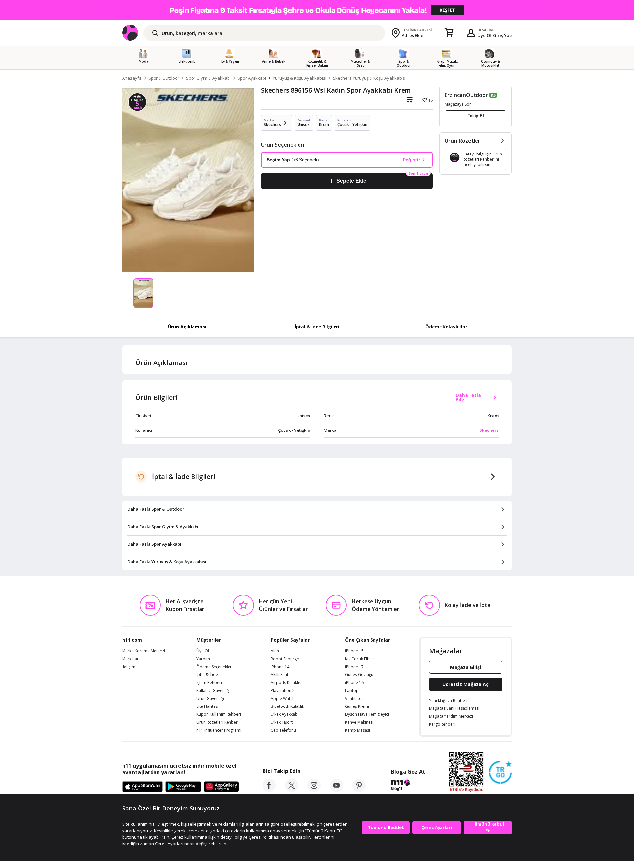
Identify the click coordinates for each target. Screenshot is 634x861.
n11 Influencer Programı (218, 730)
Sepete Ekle (351, 181)
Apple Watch (283, 698)
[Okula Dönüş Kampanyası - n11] (317, 10)
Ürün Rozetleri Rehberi (217, 722)
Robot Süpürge (285, 659)
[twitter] (291, 790)
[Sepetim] (449, 33)
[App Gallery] (221, 787)
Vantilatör (354, 698)
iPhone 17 (354, 667)
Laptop (352, 690)
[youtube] (336, 790)
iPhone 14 (280, 667)
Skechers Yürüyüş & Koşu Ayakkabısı (369, 78)
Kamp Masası (357, 730)
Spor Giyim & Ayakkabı (208, 78)
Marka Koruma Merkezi (143, 651)
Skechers (489, 430)
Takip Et (476, 115)
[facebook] (269, 790)
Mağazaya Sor (458, 104)
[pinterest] (359, 790)
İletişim (128, 667)
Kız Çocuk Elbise (360, 659)
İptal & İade (207, 674)
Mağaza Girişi (465, 667)
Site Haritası (207, 706)
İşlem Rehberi (209, 682)
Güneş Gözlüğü (359, 674)
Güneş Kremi (357, 706)
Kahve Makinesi (359, 722)
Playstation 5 (283, 690)
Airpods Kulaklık (286, 682)
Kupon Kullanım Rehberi (218, 714)
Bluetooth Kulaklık (287, 706)
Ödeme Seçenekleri (214, 667)
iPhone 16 (354, 682)
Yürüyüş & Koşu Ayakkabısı (299, 78)
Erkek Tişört (282, 722)
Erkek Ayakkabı (285, 714)
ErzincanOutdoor (466, 95)
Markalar (130, 659)
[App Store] (142, 787)
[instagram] (314, 790)
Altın (275, 651)
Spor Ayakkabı (251, 78)
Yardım (203, 659)
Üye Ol (484, 35)
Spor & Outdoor (163, 78)
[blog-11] (408, 786)
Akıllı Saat (279, 674)
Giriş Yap (502, 35)
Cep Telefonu (283, 730)
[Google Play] (183, 787)
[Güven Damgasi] (500, 772)
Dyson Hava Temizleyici (367, 714)
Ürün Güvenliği (210, 698)
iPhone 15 (354, 651)
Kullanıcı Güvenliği (213, 690)
